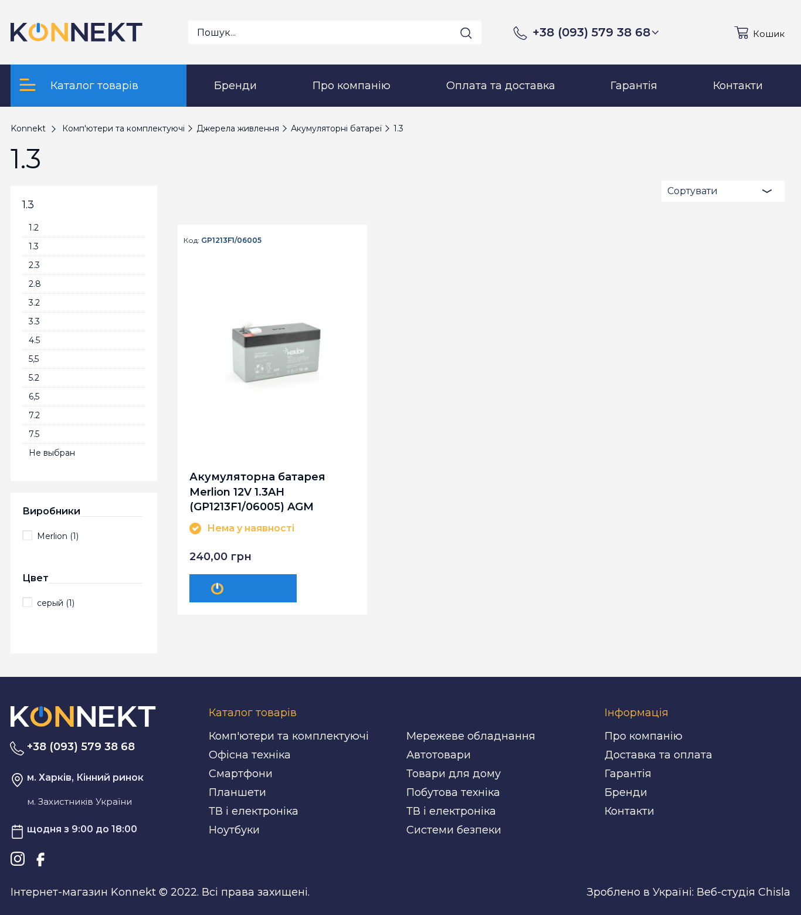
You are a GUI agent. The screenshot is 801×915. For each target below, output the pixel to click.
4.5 (34, 340)
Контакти (629, 811)
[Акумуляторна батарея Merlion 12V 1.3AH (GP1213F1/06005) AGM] (272, 352)
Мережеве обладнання (470, 736)
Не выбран (52, 453)
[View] (243, 588)
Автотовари (438, 754)
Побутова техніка (453, 792)
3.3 (34, 321)
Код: (191, 240)
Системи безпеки (453, 830)
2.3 (34, 265)
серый (55, 603)
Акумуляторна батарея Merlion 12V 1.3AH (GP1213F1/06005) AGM (257, 491)
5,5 (34, 359)
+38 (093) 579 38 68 (591, 32)
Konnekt (28, 128)
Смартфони (241, 773)
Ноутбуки (234, 830)
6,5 (34, 396)
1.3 (34, 246)
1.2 (34, 227)
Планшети (237, 792)
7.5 (34, 434)
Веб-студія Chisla (743, 892)
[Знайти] (466, 32)
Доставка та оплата (658, 754)
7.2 (34, 415)
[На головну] (83, 715)
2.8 (35, 284)
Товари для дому (453, 773)
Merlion (58, 536)
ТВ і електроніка (253, 811)
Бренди (626, 792)
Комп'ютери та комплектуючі (289, 736)
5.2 (34, 377)
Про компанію (644, 736)
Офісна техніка (250, 754)
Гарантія (628, 773)
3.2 (34, 302)
